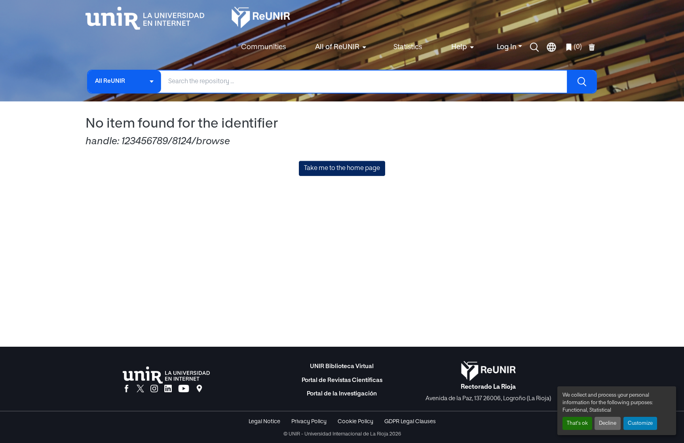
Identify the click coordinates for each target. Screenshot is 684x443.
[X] (140, 389)
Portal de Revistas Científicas (342, 380)
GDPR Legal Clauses (410, 421)
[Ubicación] (199, 389)
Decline (607, 423)
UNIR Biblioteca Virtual (342, 366)
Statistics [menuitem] (407, 47)
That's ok (577, 423)
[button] (534, 47)
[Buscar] (581, 82)
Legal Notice (264, 421)
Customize (640, 423)
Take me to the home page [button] (342, 168)
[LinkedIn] (168, 389)
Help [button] (459, 47)
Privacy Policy (309, 421)
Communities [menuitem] (263, 47)
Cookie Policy (355, 421)
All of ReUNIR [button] (337, 47)
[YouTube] (183, 389)
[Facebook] (126, 389)
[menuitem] (340, 47)
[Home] (149, 18)
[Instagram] (154, 389)
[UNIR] (166, 375)
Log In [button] (507, 47)
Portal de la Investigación (342, 394)
